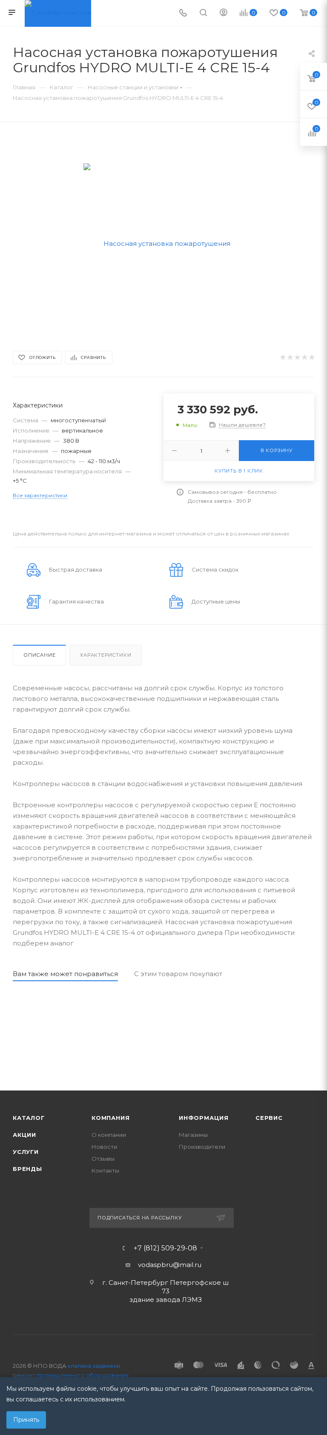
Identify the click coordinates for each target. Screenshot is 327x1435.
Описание (39, 655)
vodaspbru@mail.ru (169, 1265)
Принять (26, 1420)
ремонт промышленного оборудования (71, 1375)
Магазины (193, 1134)
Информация (204, 1117)
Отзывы (103, 1158)
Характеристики (105, 655)
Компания (110, 1117)
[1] (282, 357)
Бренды (27, 1168)
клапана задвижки (94, 1365)
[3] (297, 357)
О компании (109, 1134)
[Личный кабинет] (223, 13)
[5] (311, 357)
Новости (104, 1146)
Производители (202, 1146)
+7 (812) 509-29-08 (165, 1248)
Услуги (26, 1151)
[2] (289, 357)
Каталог (29, 1117)
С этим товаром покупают (178, 974)
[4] (304, 357)
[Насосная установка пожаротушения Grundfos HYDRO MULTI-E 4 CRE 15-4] (163, 243)
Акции (24, 1134)
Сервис (269, 1117)
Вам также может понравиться (65, 974)
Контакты (105, 1170)
